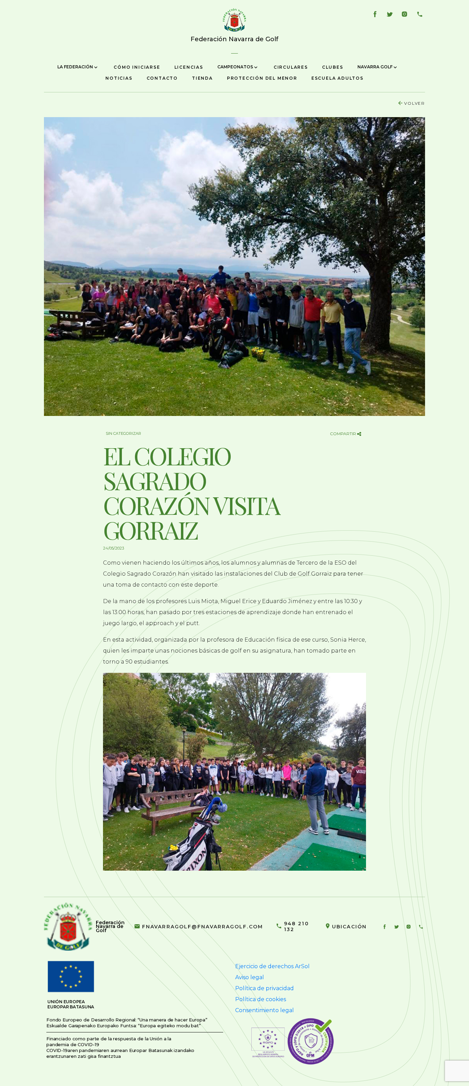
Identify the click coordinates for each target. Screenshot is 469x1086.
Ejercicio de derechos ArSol (272, 966)
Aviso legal (249, 977)
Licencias (188, 67)
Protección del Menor (262, 78)
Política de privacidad (264, 988)
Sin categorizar (123, 433)
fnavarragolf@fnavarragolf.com (202, 927)
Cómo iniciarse (137, 67)
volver (414, 103)
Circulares (291, 67)
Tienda (202, 78)
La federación (75, 66)
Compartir (343, 433)
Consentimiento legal (264, 1010)
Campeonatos (235, 66)
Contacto (162, 78)
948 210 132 (296, 926)
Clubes (332, 67)
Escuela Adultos (337, 78)
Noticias (118, 78)
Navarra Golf (375, 66)
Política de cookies (260, 999)
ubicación (349, 927)
